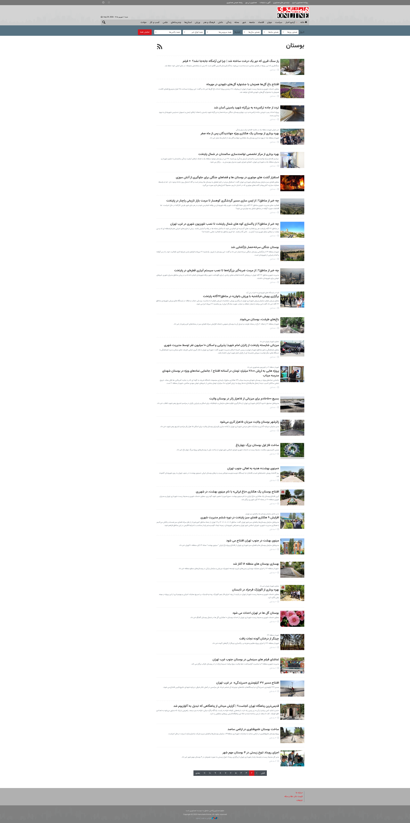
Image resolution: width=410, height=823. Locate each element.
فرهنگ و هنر (209, 22)
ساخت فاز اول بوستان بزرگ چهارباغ (257, 445)
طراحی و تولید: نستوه (204, 818)
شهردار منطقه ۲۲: (273, 635)
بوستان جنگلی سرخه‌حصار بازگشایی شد (255, 247)
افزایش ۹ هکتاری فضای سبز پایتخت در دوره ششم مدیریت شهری (240, 517)
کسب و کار (155, 22)
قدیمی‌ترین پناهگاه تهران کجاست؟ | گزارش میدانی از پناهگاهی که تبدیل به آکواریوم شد (226, 706)
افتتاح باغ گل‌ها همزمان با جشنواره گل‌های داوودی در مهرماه (242, 84)
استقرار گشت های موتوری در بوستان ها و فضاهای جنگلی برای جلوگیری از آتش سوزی (227, 177)
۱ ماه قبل (273, 70)
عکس (165, 22)
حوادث (144, 22)
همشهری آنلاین (291, 12)
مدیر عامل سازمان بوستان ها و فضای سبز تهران (262, 514)
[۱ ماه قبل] (292, 67)
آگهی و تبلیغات (265, 2)
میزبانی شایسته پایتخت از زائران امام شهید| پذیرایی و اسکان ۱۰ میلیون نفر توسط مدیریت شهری (221, 345)
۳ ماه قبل (272, 691)
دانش (220, 22)
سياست (278, 22)
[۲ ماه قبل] (292, 451)
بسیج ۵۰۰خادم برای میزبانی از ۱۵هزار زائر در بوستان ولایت (244, 398)
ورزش (197, 22)
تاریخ (302, 32)
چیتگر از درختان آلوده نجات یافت (259, 638)
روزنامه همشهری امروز (300, 2)
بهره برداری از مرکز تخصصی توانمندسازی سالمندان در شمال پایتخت (238, 154)
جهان (269, 22)
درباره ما (299, 792)
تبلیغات (299, 800)
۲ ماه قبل (273, 454)
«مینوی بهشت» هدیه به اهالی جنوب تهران (253, 468)
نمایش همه (145, 32)
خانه (302, 22)
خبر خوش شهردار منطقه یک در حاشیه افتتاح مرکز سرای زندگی (257, 130)
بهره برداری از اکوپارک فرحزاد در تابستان (255, 589)
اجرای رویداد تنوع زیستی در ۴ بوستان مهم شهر (250, 752)
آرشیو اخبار (290, 22)
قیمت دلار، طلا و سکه (293, 796)
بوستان (295, 46)
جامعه (252, 22)
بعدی (198, 773)
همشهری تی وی (251, 2)
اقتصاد (261, 22)
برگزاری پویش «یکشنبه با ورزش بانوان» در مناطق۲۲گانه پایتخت (241, 296)
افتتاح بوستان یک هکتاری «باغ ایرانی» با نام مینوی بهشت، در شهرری (237, 491)
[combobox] (290, 32)
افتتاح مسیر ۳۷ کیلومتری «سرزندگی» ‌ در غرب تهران (247, 683)
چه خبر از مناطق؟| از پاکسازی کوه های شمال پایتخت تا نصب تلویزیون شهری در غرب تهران (224, 224)
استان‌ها (188, 22)
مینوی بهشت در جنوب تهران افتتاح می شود (252, 540)
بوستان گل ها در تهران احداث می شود (256, 613)
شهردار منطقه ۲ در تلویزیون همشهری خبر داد (263, 367)
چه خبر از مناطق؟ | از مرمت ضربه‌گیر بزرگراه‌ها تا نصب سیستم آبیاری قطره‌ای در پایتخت (226, 270)
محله (236, 22)
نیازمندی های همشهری (281, 2)
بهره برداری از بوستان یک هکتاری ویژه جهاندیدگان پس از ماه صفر (240, 133)
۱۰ (210, 773)
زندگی (228, 22)
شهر (244, 22)
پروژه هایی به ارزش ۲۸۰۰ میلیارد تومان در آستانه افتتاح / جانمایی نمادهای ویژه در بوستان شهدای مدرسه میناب (220, 373)
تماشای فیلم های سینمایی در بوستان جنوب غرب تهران (246, 659)
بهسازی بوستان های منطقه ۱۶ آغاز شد (256, 564)
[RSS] (159, 47)
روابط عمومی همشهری (235, 2)
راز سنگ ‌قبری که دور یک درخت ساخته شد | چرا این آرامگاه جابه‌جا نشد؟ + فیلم (231, 61)
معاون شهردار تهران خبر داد (269, 341)
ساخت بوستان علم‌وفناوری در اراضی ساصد (253, 729)
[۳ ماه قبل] (292, 689)
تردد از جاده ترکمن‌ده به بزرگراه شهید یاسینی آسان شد (246, 107)
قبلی (263, 773)
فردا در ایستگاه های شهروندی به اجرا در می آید (262, 292)
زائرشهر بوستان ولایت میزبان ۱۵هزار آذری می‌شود (249, 422)
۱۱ (204, 773)
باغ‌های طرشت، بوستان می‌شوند (259, 319)
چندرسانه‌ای (176, 22)
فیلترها (237, 32)
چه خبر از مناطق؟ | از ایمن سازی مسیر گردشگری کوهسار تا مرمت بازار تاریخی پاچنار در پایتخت (222, 200)
